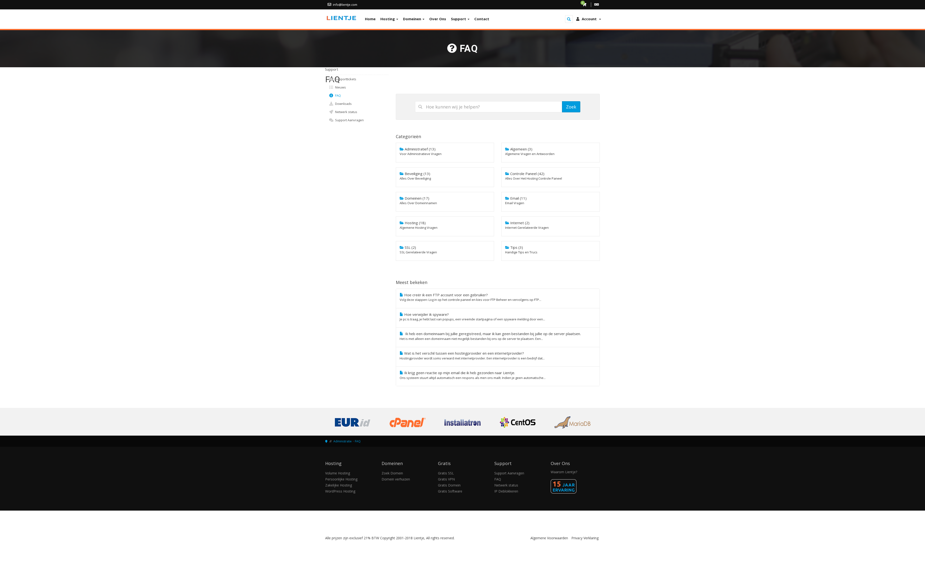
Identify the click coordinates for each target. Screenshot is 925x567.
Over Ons (437, 18)
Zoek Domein (392, 473)
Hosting (388, 18)
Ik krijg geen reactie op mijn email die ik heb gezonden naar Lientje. (473, 375)
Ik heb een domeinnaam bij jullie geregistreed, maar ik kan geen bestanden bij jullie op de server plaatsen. (490, 336)
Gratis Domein (449, 485)
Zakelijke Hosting (338, 485)
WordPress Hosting (340, 491)
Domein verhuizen (396, 479)
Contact (481, 18)
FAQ (337, 95)
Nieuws (340, 87)
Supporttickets (345, 79)
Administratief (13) (421, 151)
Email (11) (516, 200)
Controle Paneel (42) (533, 176)
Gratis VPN (446, 479)
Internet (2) (527, 225)
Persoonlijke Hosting (341, 479)
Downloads (343, 103)
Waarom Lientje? (564, 472)
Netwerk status (345, 112)
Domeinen (412, 18)
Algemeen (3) (530, 151)
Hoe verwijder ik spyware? (472, 316)
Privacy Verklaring (585, 538)
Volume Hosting (337, 473)
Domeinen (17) (418, 200)
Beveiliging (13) (415, 176)
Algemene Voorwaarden (549, 538)
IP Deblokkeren (506, 491)
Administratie (342, 441)
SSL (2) (418, 249)
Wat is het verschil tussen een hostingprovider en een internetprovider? (472, 355)
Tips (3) (521, 249)
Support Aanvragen (349, 120)
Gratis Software (450, 491)
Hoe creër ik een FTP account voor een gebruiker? (470, 297)
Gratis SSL (446, 473)
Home (370, 18)
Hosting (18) (418, 225)
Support (459, 18)
